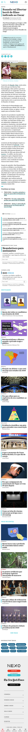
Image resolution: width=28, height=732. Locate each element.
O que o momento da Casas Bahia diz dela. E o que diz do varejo (13, 454)
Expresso (4, 218)
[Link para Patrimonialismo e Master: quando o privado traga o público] (14, 328)
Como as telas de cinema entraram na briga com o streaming (12, 513)
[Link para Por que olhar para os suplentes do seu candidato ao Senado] (14, 384)
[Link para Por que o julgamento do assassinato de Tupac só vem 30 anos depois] (14, 470)
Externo (4, 222)
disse (17, 85)
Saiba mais (13, 213)
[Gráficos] (8, 730)
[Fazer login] (26, 2)
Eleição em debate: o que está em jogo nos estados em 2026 (14, 370)
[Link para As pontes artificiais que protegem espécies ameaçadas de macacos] (14, 560)
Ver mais (14, 633)
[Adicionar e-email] (24, 260)
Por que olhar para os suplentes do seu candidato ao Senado (14, 398)
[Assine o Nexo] (2, 730)
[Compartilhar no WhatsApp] (11, 56)
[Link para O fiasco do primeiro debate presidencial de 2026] (14, 614)
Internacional (21, 644)
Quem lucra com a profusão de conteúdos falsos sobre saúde (13, 545)
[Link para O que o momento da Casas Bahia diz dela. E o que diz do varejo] (14, 441)
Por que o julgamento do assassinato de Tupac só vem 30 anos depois (14, 484)
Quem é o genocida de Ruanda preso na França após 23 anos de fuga (15, 205)
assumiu (3, 182)
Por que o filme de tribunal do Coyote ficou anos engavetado (14, 601)
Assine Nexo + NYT (14, 684)
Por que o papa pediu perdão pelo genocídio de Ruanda (14, 199)
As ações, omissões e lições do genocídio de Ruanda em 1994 (15, 193)
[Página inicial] (14, 2)
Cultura (12, 647)
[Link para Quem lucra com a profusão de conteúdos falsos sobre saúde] (14, 532)
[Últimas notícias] (20, 730)
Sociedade (5, 647)
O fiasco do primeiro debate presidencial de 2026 (13, 627)
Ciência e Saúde (21, 647)
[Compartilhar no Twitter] (5, 56)
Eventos (7, 721)
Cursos (6, 717)
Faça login (14, 675)
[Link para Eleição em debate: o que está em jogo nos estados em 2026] (14, 357)
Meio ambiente (22, 651)
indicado (16, 145)
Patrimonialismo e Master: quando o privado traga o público (13, 341)
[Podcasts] (14, 730)
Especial (3, 309)
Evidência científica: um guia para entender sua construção (14, 426)
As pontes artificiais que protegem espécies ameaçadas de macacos (12, 573)
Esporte (13, 651)
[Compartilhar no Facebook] (2, 56)
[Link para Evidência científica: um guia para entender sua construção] (14, 414)
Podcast (3, 337)
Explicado (4, 423)
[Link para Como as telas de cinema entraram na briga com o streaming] (14, 500)
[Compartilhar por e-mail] (8, 56)
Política (4, 644)
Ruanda (12, 85)
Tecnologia (5, 651)
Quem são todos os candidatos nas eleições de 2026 (14, 313)
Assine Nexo (14, 670)
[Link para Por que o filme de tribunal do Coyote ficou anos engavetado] (14, 588)
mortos (3, 154)
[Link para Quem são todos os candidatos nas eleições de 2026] (14, 301)
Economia (12, 644)
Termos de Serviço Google (14, 263)
